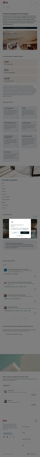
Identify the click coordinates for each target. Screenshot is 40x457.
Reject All (15, 232)
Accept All (24, 232)
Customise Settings (20, 235)
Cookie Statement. (25, 229)
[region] (20, 228)
